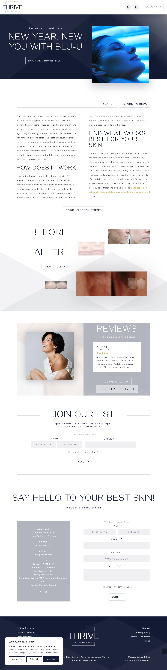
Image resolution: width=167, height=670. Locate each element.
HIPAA (147, 641)
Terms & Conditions (140, 637)
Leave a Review (117, 382)
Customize (17, 659)
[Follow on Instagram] (46, 592)
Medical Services (25, 628)
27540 (53, 536)
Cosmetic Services (26, 632)
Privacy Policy (143, 632)
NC (47, 536)
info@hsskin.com (43, 555)
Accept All (51, 659)
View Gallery (55, 267)
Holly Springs (38, 536)
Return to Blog (134, 104)
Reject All (34, 659)
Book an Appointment (46, 61)
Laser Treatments (26, 637)
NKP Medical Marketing (138, 660)
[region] (34, 651)
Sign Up (84, 462)
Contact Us (153, 7)
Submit (116, 597)
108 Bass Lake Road (43, 533)
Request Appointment (117, 389)
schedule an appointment (103, 192)
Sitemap (146, 628)
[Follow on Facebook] (41, 592)
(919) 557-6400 (138, 188)
